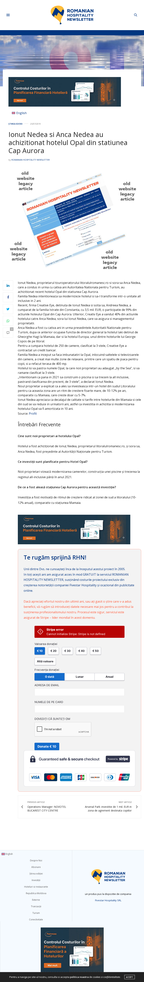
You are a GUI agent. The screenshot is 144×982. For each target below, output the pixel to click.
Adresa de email (46, 685)
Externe (36, 899)
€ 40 (81, 651)
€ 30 (67, 651)
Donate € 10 (47, 746)
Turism (36, 913)
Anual (109, 676)
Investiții (36, 880)
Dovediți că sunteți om (52, 719)
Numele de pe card (48, 702)
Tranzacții (36, 906)
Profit (33, 413)
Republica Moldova (36, 893)
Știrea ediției (15, 124)
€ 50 (95, 651)
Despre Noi (36, 860)
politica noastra (79, 977)
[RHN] (72, 15)
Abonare (36, 867)
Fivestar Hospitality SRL (108, 900)
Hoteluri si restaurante (36, 886)
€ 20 (53, 651)
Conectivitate (36, 919)
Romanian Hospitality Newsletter (30, 159)
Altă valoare (45, 661)
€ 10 (40, 651)
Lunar (80, 676)
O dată (49, 676)
